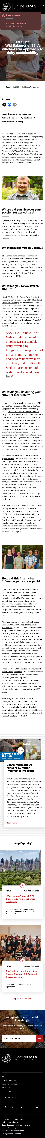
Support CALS (7, 1088)
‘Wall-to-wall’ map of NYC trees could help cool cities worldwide (20, 899)
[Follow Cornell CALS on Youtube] (37, 1107)
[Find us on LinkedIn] (21, 1107)
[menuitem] (42, 4)
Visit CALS (5, 1076)
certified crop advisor (12, 671)
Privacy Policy (18, 1119)
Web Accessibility (9, 1122)
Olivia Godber (31, 417)
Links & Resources (9, 1098)
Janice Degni (26, 511)
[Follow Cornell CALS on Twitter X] (29, 1107)
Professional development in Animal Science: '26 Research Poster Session (21, 974)
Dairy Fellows (28, 273)
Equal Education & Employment (15, 1125)
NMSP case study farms (13, 514)
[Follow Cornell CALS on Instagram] (13, 1107)
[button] (42, 9)
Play (21, 752)
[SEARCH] (42, 4)
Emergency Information (11, 1134)
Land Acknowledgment (11, 1128)
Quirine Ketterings (10, 302)
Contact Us (6, 1091)
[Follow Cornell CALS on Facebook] (5, 1107)
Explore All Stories (23, 998)
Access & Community (10, 1084)
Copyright (5, 1119)
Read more (12, 823)
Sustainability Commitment (13, 1131)
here (9, 376)
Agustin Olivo (8, 458)
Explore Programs (9, 1080)
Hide (38, 15)
